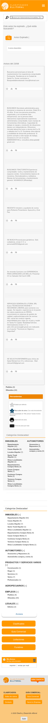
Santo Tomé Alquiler (12, 456)
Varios (10, 577)
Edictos (11, 607)
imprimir (13, 665)
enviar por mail (23, 665)
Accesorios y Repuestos (34, 445)
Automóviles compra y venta (35, 450)
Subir (24, 718)
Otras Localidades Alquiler (15, 461)
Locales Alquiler (14, 452)
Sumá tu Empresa (34, 702)
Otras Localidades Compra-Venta (15, 485)
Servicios (11, 574)
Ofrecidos (10, 390)
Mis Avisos (11, 659)
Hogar (10, 571)
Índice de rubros (11, 696)
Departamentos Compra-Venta (14, 465)
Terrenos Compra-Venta (15, 480)
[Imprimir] (11, 89)
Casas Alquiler (13, 449)
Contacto (8, 702)
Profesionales (13, 580)
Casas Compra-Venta (14, 470)
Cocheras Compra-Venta (15, 475)
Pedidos (9, 387)
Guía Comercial (33, 696)
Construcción (13, 568)
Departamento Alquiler (13, 445)
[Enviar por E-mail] (16, 89)
